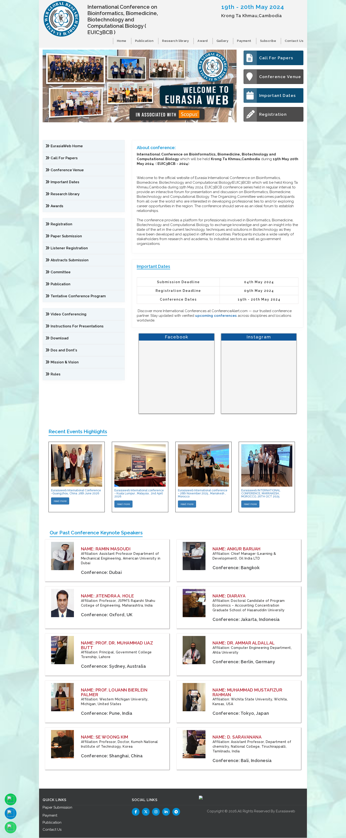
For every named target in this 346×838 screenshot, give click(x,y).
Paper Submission (66, 236)
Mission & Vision (65, 362)
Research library (175, 41)
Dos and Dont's (64, 350)
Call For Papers (276, 58)
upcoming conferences (216, 316)
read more (60, 501)
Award (202, 41)
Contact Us (294, 41)
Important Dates (277, 95)
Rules (55, 374)
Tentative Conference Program (78, 296)
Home (121, 41)
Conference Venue (280, 76)
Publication (144, 41)
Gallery (223, 41)
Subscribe (268, 41)
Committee (61, 272)
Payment (244, 41)
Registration (273, 114)
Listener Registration (69, 248)
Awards (57, 206)
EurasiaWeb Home (67, 146)
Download (59, 338)
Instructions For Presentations (77, 326)
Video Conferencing (69, 314)
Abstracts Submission (70, 260)
